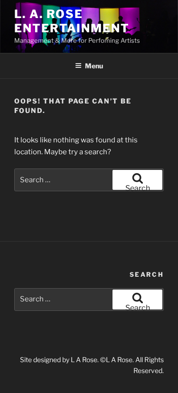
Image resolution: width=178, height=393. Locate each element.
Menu (94, 66)
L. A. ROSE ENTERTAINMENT (72, 21)
